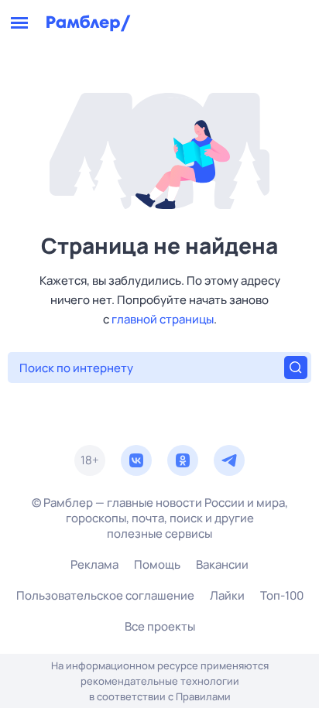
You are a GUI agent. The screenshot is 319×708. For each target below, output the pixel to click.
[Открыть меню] (19, 23)
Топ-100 (282, 595)
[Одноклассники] (182, 460)
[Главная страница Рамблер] (88, 23)
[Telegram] (229, 460)
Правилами (203, 696)
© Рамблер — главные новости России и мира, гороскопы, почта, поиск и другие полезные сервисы (160, 518)
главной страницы (162, 319)
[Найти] (295, 367)
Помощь (157, 564)
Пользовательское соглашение (105, 595)
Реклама (94, 564)
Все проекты (160, 626)
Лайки (227, 595)
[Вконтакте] (136, 460)
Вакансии (222, 564)
